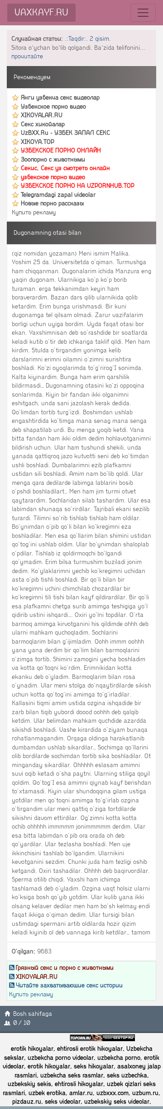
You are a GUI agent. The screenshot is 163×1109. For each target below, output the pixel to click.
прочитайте (27, 56)
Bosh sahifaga (32, 1013)
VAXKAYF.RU (41, 12)
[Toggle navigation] (143, 13)
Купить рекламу (34, 212)
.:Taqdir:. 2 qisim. (88, 38)
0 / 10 (21, 1022)
